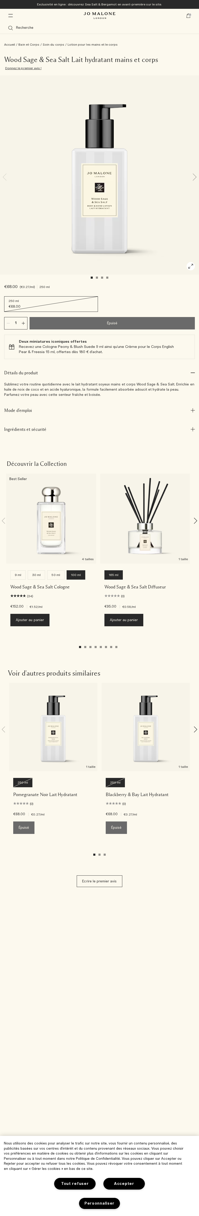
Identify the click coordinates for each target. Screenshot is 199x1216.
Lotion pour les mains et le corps (93, 45)
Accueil (9, 45)
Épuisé (112, 323)
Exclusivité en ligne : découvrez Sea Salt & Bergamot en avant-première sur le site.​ (99, 4)
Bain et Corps (28, 45)
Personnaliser (99, 1203)
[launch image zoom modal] (191, 266)
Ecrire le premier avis (99, 881)
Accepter (124, 1183)
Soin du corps (53, 45)
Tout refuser (75, 1183)
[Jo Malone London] (99, 15)
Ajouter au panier (30, 620)
